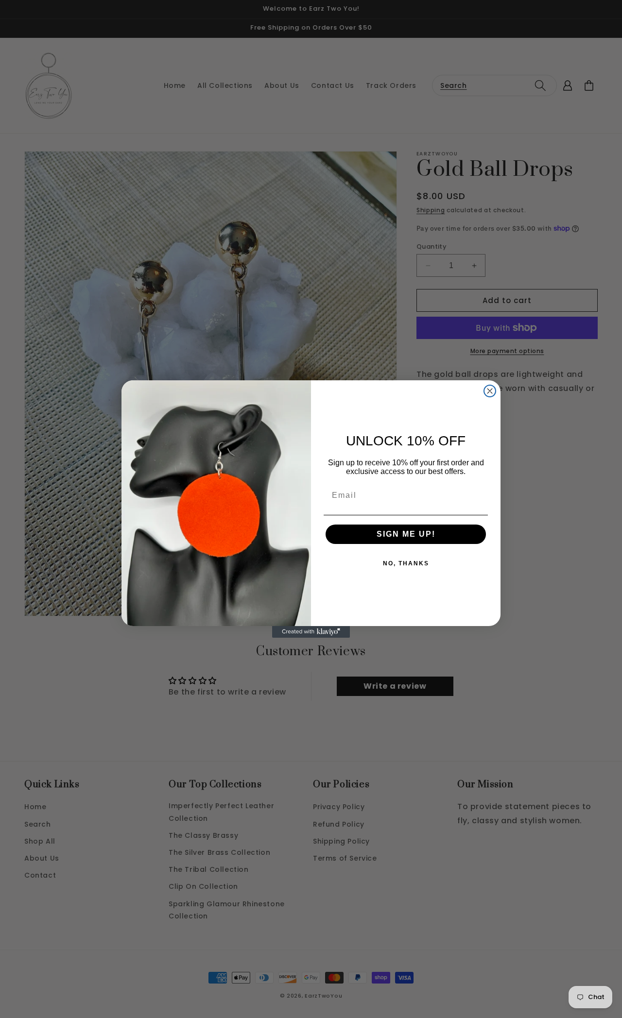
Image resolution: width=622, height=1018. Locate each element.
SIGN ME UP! (406, 534)
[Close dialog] (490, 391)
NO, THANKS (406, 563)
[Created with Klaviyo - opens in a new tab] (311, 632)
